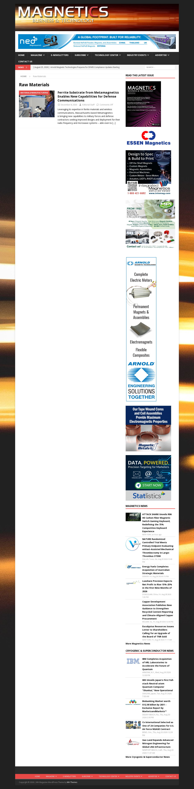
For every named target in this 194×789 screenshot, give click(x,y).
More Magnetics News (138, 643)
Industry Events (136, 55)
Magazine (36, 55)
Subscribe (80, 55)
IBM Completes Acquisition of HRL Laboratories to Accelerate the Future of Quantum (157, 664)
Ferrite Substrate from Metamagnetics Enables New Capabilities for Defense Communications (88, 96)
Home (21, 55)
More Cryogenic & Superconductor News (148, 756)
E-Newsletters (60, 55)
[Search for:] (160, 67)
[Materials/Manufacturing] (37, 104)
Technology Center (106, 55)
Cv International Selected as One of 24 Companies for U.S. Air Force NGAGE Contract (158, 726)
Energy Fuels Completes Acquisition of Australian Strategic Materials (156, 570)
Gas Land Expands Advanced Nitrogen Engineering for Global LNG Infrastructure (157, 743)
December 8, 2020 (69, 104)
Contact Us (25, 61)
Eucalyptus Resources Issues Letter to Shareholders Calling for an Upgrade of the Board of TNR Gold (158, 631)
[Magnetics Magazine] (97, 29)
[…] (113, 123)
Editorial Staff (88, 104)
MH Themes (72, 782)
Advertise (161, 55)
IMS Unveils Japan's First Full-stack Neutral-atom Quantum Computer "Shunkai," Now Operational (158, 685)
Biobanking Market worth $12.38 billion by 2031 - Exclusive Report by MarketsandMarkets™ (156, 706)
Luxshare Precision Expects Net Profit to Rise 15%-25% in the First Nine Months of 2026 (157, 586)
